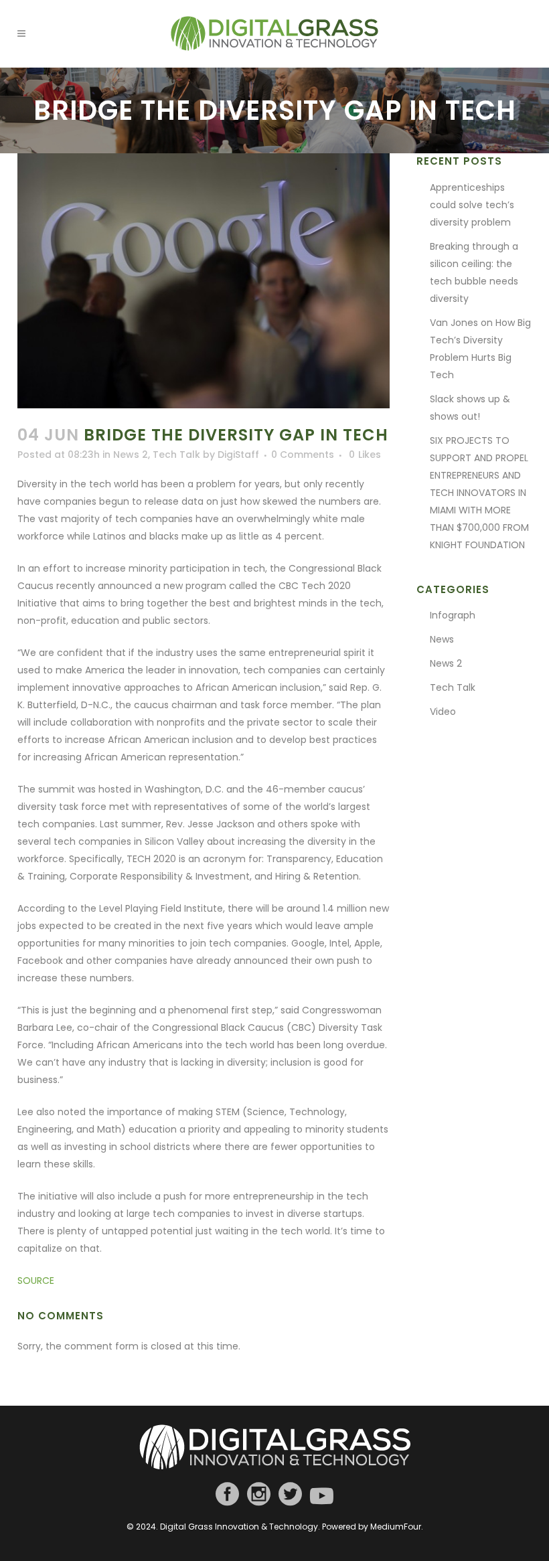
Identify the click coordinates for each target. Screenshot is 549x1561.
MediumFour (395, 1526)
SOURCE (35, 1280)
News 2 (130, 454)
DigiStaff (238, 454)
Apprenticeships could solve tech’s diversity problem (472, 205)
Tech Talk (176, 454)
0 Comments (302, 454)
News (442, 639)
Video (443, 711)
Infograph (452, 615)
